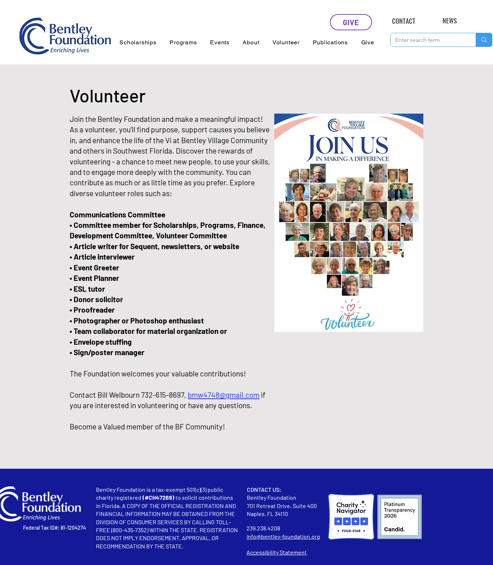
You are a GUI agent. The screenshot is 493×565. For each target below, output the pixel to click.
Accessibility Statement (277, 552)
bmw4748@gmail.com (223, 394)
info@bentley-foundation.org (283, 536)
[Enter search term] (484, 40)
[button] (138, 42)
